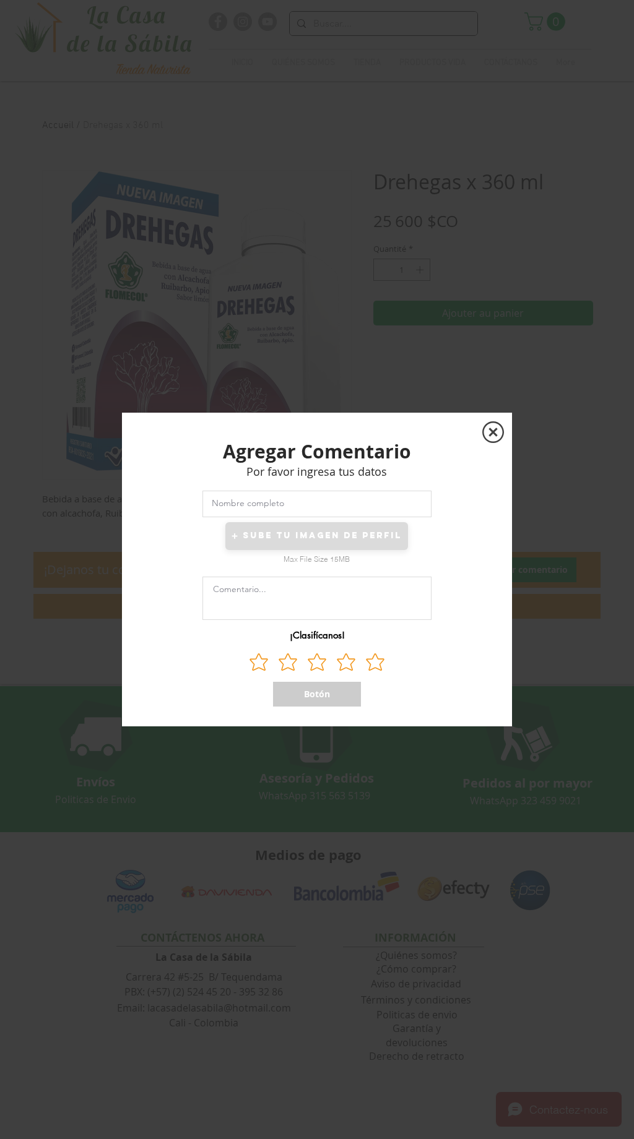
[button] (493, 432)
